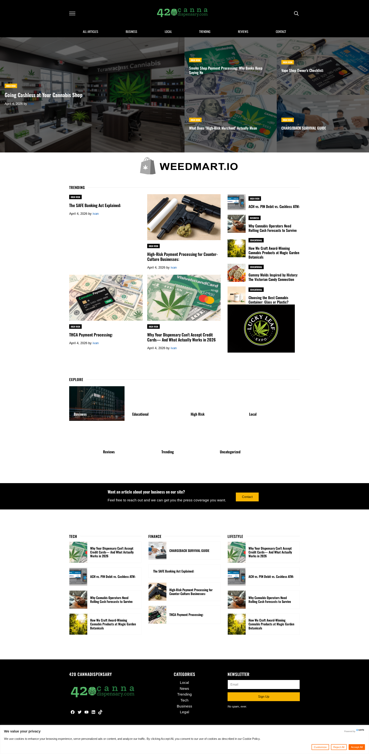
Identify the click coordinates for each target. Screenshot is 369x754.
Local (253, 414)
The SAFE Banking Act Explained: (95, 205)
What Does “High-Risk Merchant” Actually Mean (223, 128)
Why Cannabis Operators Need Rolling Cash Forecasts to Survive (272, 228)
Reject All (338, 747)
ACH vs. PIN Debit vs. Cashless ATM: (274, 206)
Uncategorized (230, 451)
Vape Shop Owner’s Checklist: (302, 70)
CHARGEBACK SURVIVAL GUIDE (303, 128)
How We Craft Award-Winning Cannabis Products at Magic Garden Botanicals (273, 252)
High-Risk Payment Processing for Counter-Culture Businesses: (182, 257)
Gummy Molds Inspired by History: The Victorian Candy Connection (273, 277)
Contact (247, 497)
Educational (256, 240)
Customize (320, 747)
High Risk (11, 85)
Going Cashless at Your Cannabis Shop (43, 95)
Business (254, 218)
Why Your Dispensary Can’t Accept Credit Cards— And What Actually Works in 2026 (181, 337)
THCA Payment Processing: (91, 334)
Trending (167, 451)
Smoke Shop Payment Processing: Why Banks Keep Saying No (225, 70)
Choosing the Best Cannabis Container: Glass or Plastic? (268, 299)
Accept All (357, 747)
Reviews (109, 451)
